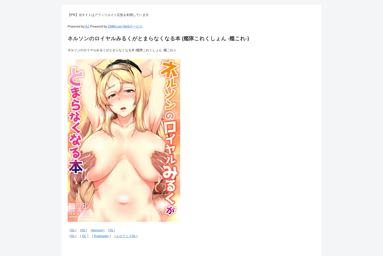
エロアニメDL (126, 236)
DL (73, 230)
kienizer (97, 230)
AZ (87, 26)
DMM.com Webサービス (125, 26)
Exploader (102, 236)
